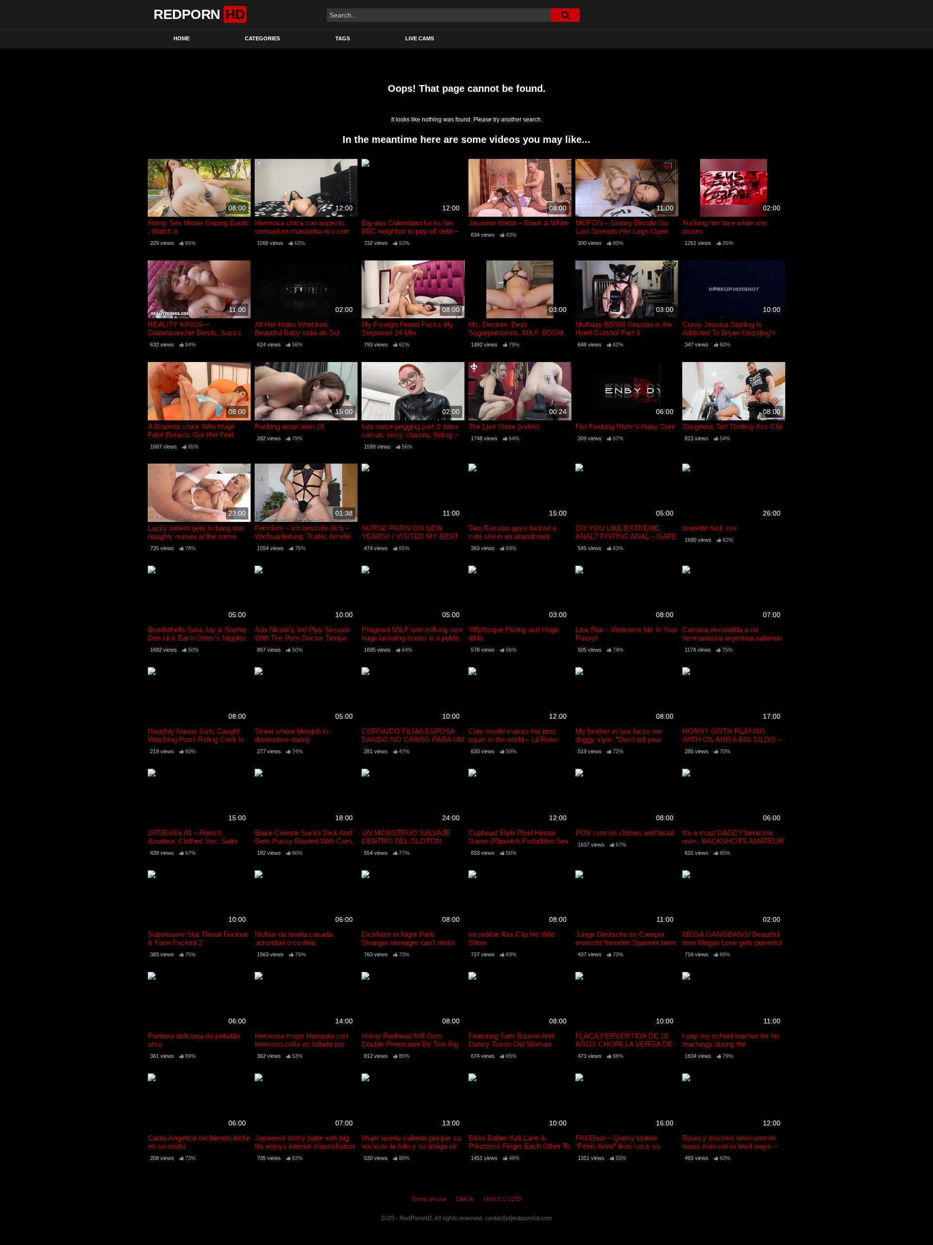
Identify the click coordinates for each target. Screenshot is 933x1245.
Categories (262, 38)
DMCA (464, 1199)
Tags (342, 38)
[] (565, 15)
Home (181, 38)
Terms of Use (429, 1199)
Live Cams (419, 38)
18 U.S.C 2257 (502, 1199)
